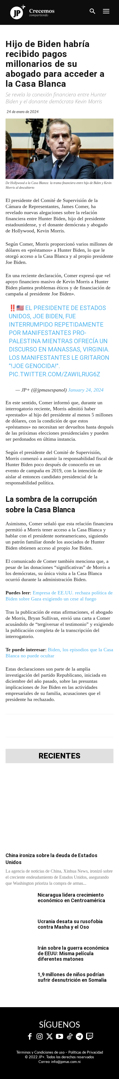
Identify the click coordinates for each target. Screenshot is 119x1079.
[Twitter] (49, 1036)
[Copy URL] (104, 725)
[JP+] (33, 12)
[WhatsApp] (66, 725)
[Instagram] (39, 1036)
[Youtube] (59, 1036)
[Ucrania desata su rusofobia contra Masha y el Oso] (19, 928)
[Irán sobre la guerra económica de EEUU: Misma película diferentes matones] (19, 955)
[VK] (79, 725)
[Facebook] (28, 725)
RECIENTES (59, 756)
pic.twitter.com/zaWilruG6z (54, 374)
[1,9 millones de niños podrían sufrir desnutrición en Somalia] (19, 981)
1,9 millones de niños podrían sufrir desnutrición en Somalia (72, 977)
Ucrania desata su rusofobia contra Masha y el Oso (70, 924)
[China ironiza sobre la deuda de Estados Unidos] (59, 809)
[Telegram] (54, 725)
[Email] (92, 725)
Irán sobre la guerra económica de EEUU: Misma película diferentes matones (73, 953)
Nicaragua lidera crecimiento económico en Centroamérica (71, 897)
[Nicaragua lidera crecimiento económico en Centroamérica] (19, 902)
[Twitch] (89, 1036)
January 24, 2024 (86, 390)
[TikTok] (69, 1036)
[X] (41, 725)
